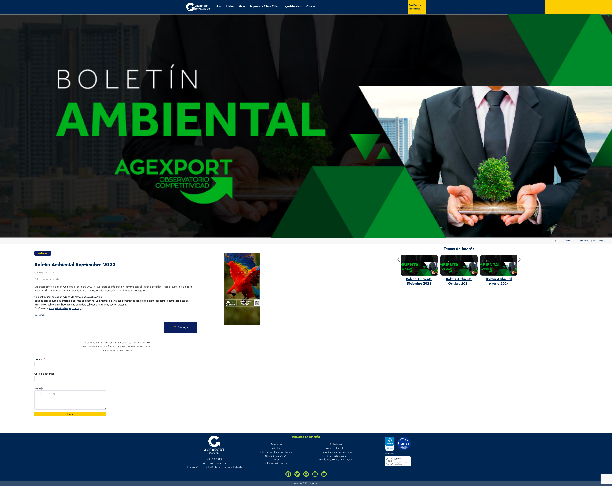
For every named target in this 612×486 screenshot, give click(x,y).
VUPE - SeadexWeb (335, 456)
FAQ (276, 459)
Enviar (70, 414)
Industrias (276, 448)
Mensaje (38, 388)
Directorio (276, 444)
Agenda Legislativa (292, 6)
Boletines (230, 6)
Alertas (242, 6)
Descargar (39, 315)
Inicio (218, 6)
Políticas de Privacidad (276, 463)
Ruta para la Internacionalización (276, 452)
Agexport (313, 483)
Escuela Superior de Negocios (336, 452)
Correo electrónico (45, 374)
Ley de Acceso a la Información (335, 459)
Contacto (310, 6)
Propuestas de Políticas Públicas (264, 6)
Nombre (39, 359)
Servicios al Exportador (336, 448)
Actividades (336, 444)
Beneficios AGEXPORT (276, 456)
